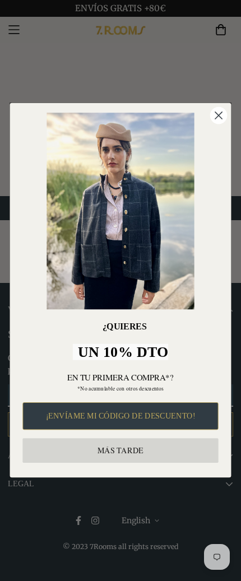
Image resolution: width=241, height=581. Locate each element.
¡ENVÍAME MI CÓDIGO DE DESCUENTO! (121, 416)
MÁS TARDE (120, 450)
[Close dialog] (219, 115)
